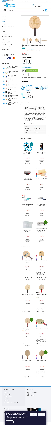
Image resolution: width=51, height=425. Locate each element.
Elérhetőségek (6, 400)
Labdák (3, 31)
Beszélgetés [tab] (27, 103)
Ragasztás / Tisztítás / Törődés (8, 26)
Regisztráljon (4, 0)
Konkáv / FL (24, 277)
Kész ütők (4, 29)
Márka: (38, 49)
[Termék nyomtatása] (23, 74)
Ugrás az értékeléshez (30, 50)
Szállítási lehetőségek (27, 67)
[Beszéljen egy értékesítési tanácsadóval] (26, 74)
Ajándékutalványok (5, 49)
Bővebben (28, 269)
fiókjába (3, 1)
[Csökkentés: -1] (25, 71)
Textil (3, 39)
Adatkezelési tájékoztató (8, 396)
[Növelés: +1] (25, 70)
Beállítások (10, 422)
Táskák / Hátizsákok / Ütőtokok (8, 36)
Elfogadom (41, 414)
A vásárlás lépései (7, 398)
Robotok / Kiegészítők (6, 47)
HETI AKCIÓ (4, 18)
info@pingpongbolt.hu (33, 392)
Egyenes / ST (29, 277)
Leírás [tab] (22, 103)
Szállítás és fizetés (24, 1)
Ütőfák (3, 21)
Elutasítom (33, 414)
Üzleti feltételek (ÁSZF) (8, 394)
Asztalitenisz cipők (5, 34)
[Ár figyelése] (29, 74)
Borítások (4, 24)
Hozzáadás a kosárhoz (32, 70)
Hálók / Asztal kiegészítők (7, 44)
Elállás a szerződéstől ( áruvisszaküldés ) (11, 402)
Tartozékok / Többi (6, 42)
